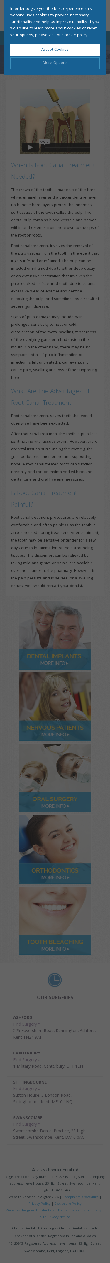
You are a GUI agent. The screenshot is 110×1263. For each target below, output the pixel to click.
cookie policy (75, 35)
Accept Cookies (55, 50)
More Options (55, 63)
